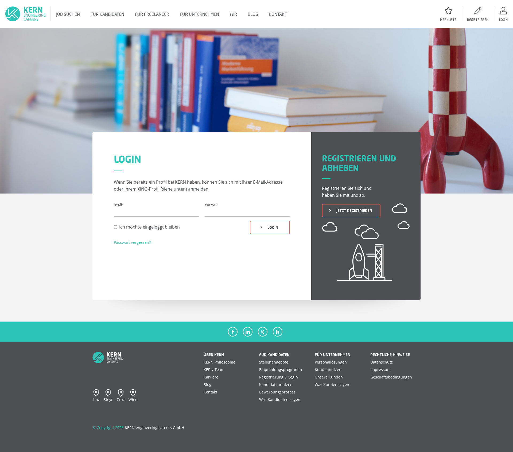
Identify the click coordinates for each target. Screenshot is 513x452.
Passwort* (211, 204)
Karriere (211, 377)
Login (271, 227)
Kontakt (210, 392)
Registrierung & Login (278, 377)
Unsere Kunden (329, 377)
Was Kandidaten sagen (279, 399)
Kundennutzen (328, 369)
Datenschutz (381, 362)
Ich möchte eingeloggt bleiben (149, 227)
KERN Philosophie (219, 362)
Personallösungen (331, 362)
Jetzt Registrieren (352, 210)
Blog (207, 384)
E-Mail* (118, 204)
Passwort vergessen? (132, 242)
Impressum (380, 369)
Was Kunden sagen (332, 384)
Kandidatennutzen (276, 384)
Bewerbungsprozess (277, 392)
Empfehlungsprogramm (280, 369)
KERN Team (214, 369)
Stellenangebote (273, 362)
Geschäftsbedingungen (391, 377)
